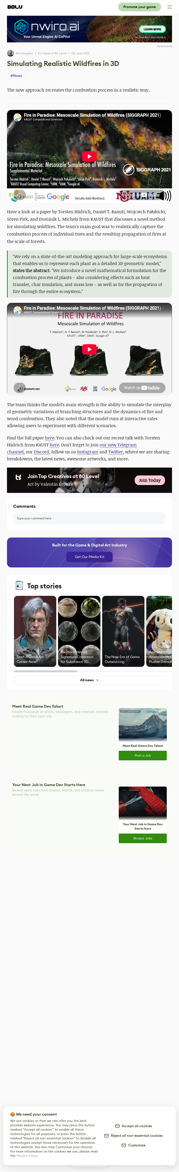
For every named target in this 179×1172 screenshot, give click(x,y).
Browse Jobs (142, 838)
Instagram (87, 452)
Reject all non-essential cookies (136, 1135)
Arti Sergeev (24, 53)
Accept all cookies (136, 1126)
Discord (41, 452)
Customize (135, 1145)
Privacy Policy (27, 1156)
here (49, 438)
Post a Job (143, 755)
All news (87, 680)
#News (16, 75)
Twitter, (116, 452)
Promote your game (139, 7)
